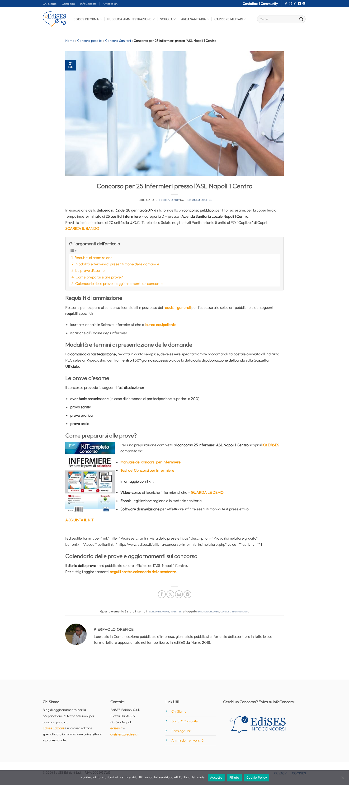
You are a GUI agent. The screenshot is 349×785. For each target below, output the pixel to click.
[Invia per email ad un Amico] (179, 594)
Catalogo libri (181, 731)
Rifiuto (234, 777)
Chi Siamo (50, 3)
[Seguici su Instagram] (290, 3)
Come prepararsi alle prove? (99, 277)
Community (269, 3)
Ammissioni (110, 3)
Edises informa (86, 19)
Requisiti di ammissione (94, 257)
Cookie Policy (256, 777)
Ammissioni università (187, 740)
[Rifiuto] (342, 779)
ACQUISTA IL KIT (79, 519)
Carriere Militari (228, 19)
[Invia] (301, 19)
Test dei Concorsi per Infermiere (147, 470)
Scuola (166, 19)
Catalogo (68, 3)
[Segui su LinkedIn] (299, 3)
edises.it (116, 728)
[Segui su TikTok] (294, 3)
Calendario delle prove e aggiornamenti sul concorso (119, 283)
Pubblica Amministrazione (129, 19)
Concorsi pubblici (89, 40)
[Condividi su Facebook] (162, 594)
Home (69, 40)
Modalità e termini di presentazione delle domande (117, 264)
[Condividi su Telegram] (187, 594)
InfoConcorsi (88, 3)
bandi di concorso (208, 611)
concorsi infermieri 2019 (234, 611)
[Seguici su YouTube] (303, 3)
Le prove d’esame (90, 270)
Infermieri (176, 611)
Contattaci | (252, 3)
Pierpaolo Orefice (198, 200)
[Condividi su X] (170, 594)
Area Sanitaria (193, 19)
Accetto (216, 777)
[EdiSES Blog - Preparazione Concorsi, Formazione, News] (54, 19)
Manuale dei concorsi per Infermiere (150, 462)
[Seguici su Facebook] (285, 3)
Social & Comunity (184, 721)
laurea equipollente (160, 324)
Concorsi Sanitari (118, 40)
